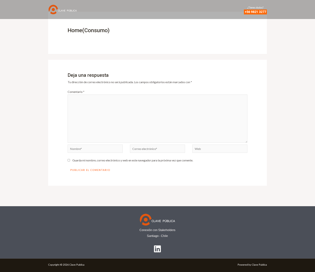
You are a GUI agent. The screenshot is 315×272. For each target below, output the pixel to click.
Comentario (76, 91)
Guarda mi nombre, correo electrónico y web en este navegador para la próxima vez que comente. (132, 160)
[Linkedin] (157, 248)
